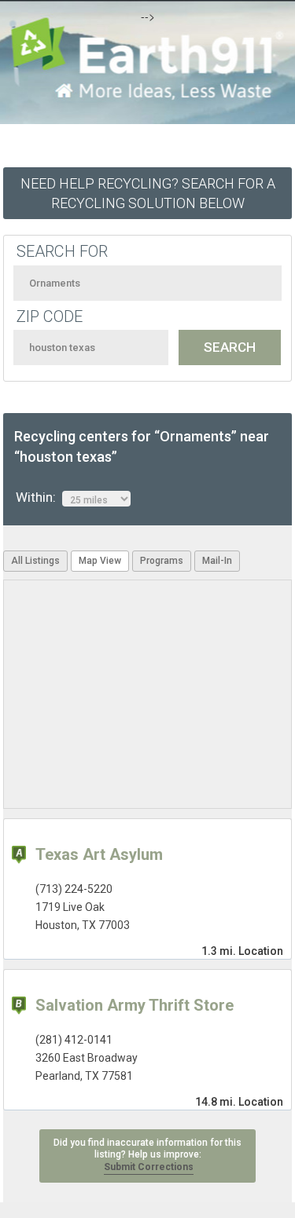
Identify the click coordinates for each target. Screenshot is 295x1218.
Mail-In (217, 560)
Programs (161, 560)
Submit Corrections (149, 1166)
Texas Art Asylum (99, 854)
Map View (100, 560)
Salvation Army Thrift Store (134, 1005)
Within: (39, 497)
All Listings (35, 560)
